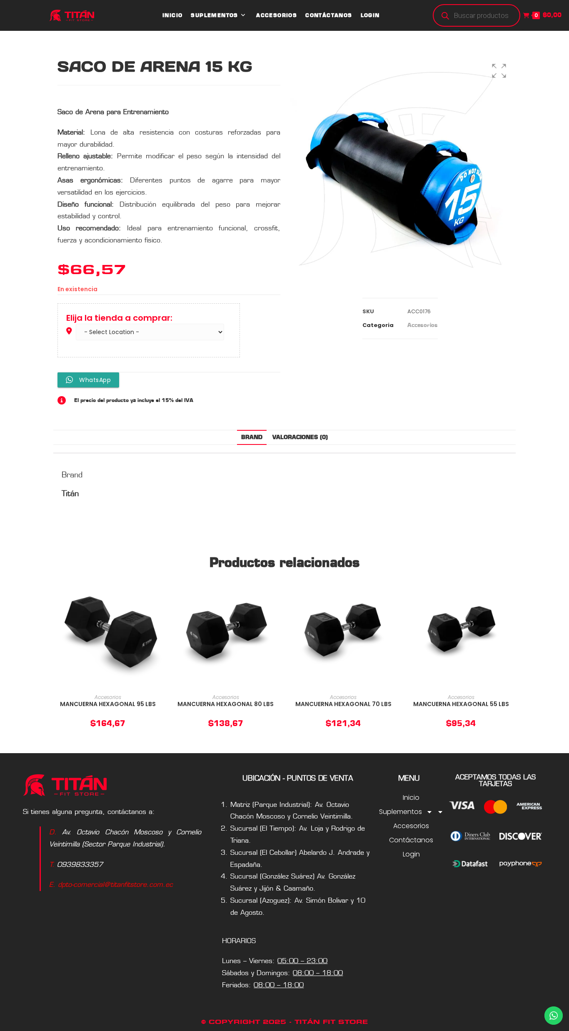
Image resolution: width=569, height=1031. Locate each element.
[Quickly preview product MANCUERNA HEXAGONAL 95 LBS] (158, 592)
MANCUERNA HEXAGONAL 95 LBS (108, 704)
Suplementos (402, 811)
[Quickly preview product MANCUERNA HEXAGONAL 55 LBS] (511, 592)
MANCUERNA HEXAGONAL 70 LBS (343, 704)
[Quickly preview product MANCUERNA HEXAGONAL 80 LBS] (276, 592)
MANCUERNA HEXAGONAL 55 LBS (461, 704)
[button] (499, 70)
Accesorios (422, 325)
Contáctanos (411, 840)
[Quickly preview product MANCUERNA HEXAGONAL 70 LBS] (394, 592)
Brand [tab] (251, 437)
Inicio (411, 797)
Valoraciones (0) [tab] (300, 437)
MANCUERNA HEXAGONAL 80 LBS (225, 704)
